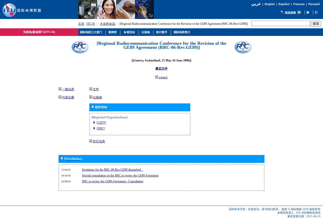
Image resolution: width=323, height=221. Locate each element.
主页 (81, 24)
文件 (96, 89)
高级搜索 (290, 12)
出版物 (97, 97)
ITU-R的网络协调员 (308, 212)
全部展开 (163, 77)
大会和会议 (107, 24)
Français (299, 4)
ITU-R (91, 24)
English (270, 4)
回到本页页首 (237, 209)
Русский (314, 4)
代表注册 (68, 97)
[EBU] (101, 128)
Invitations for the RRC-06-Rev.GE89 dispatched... (112, 169)
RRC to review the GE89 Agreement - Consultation (112, 181)
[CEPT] (101, 122)
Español (284, 4)
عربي (256, 3)
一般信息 (68, 89)
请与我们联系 (270, 209)
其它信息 (99, 141)
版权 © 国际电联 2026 (295, 209)
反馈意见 (253, 209)
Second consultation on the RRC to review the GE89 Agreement (120, 175)
